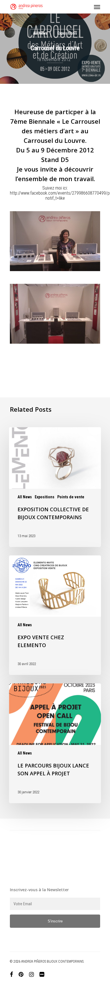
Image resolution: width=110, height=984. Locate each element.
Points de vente (70, 497)
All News (40, 33)
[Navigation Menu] (97, 7)
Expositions (67, 33)
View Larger (56, 237)
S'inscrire (55, 921)
